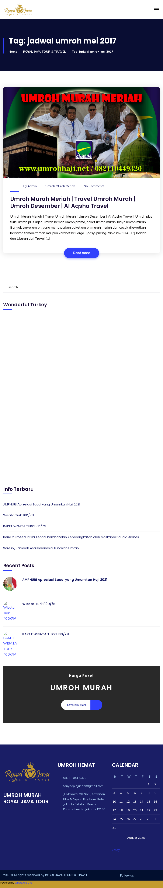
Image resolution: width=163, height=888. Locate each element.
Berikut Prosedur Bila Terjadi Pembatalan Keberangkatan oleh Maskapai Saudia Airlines (71, 537)
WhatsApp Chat (24, 882)
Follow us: (127, 875)
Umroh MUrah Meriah (60, 186)
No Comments (94, 186)
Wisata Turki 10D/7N (18, 515)
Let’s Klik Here (77, 705)
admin (32, 186)
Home (13, 51)
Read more (81, 253)
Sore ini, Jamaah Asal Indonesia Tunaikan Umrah (41, 548)
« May (116, 850)
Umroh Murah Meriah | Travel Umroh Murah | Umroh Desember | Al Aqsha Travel (72, 202)
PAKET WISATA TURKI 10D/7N (24, 526)
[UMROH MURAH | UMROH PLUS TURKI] (47, 9)
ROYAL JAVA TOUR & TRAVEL (44, 51)
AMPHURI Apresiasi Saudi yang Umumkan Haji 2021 (41, 504)
